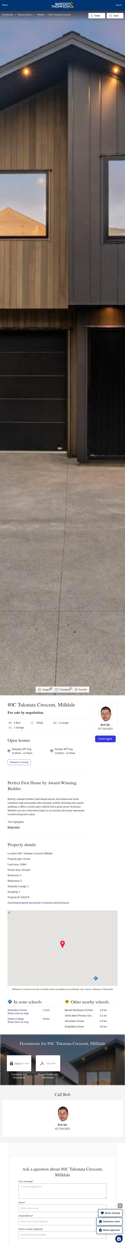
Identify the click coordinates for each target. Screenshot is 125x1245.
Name (21, 1202)
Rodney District (25, 14)
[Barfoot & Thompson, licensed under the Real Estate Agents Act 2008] (62, 4)
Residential (7, 14)
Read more (14, 827)
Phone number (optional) (31, 1229)
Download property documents (24, 903)
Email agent (105, 738)
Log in (118, 5)
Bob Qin (105, 725)
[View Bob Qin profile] (105, 713)
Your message (25, 1181)
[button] (62, 944)
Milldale (41, 14)
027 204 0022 (105, 728)
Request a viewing (19, 762)
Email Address (25, 1216)
